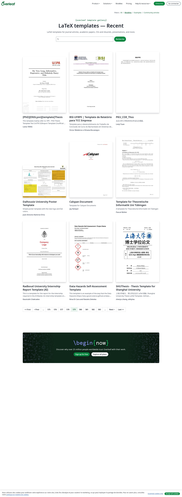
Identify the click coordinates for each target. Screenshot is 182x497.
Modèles (128, 12)
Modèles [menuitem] (119, 3)
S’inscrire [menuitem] (159, 3)
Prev (36, 309)
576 (55, 309)
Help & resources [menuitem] (142, 3)
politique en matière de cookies (17, 495)
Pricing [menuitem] (129, 3)
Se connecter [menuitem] (173, 3)
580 (80, 309)
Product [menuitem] (95, 3)
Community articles (151, 12)
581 (86, 309)
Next (112, 309)
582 (93, 309)
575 (49, 309)
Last (121, 309)
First (28, 309)
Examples (137, 12)
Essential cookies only (155, 494)
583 (99, 309)
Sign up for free (81, 354)
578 (67, 309)
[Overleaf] (8, 3)
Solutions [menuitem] (107, 3)
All (121, 12)
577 (61, 309)
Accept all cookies (172, 494)
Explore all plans (100, 354)
